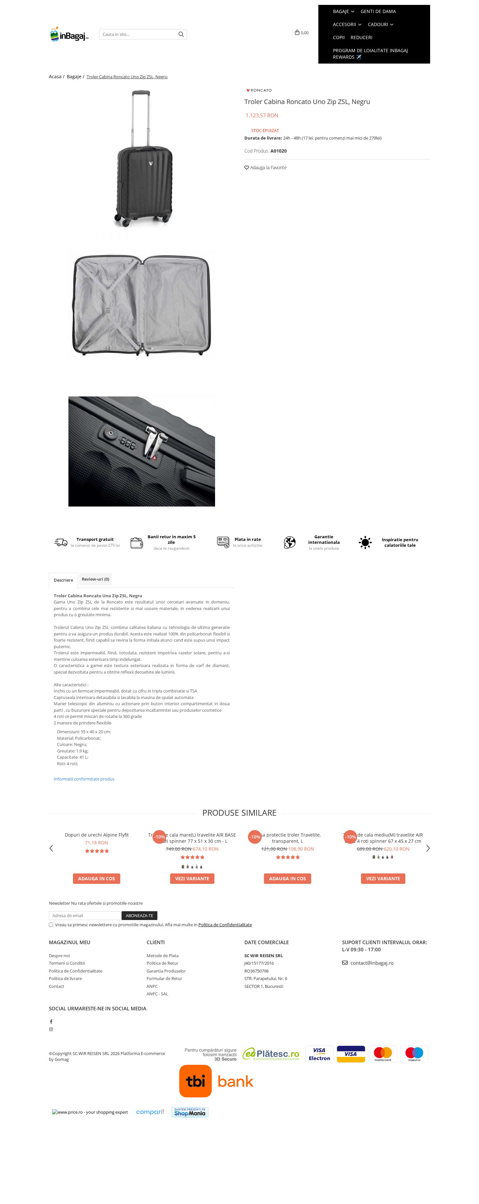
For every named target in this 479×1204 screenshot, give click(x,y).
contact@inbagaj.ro (371, 962)
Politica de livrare (65, 978)
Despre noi (59, 956)
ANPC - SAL (157, 994)
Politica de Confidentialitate (225, 925)
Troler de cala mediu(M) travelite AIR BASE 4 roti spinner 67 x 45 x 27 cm (383, 838)
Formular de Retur (164, 978)
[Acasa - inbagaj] (69, 34)
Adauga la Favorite (268, 167)
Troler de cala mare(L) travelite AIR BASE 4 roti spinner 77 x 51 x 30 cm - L (192, 838)
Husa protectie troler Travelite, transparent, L (287, 838)
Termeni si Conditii (67, 963)
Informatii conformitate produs (84, 779)
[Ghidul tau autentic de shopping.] (150, 1112)
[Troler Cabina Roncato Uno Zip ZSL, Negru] (142, 158)
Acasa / (57, 76)
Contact (56, 986)
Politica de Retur (162, 963)
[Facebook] (51, 1021)
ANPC (152, 986)
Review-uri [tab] (95, 579)
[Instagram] (51, 1029)
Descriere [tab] (63, 580)
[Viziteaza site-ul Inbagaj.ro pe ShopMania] (190, 1112)
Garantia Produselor (166, 971)
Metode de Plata (163, 956)
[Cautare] (181, 34)
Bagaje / (76, 76)
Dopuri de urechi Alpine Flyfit (97, 835)
